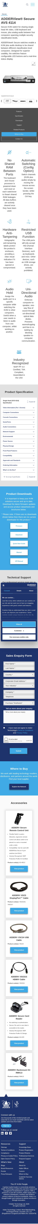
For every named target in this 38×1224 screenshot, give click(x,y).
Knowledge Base (25, 1147)
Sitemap (4, 1147)
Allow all (19, 624)
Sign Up (6, 1126)
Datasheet (19, 535)
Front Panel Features (10, 451)
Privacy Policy (21, 733)
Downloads (19, 120)
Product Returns (24, 1153)
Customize (18, 630)
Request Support (25, 1159)
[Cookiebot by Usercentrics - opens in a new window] (27, 585)
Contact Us (19, 139)
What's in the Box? (9, 470)
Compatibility (7, 455)
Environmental (8, 436)
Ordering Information (10, 465)
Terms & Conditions (25, 730)
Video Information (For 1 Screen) (14, 407)
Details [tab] (19, 591)
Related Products (19, 129)
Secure (4, 14)
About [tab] (31, 591)
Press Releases (6, 1174)
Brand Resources (7, 1168)
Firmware (19, 526)
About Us (22, 1165)
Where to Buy (19, 134)
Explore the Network (19, 786)
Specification (19, 116)
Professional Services (26, 1156)
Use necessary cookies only (19, 637)
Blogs (3, 1165)
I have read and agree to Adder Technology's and (20, 730)
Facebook (6, 1133)
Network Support (9, 431)
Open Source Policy (8, 1159)
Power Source (8, 441)
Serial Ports (7, 422)
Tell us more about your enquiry (19, 709)
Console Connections (10, 417)
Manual (19, 552)
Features (19, 111)
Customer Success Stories (25, 1178)
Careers (22, 1171)
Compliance (5, 1153)
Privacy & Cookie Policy (9, 1156)
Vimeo (10, 1133)
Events (3, 1171)
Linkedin (2, 1133)
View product (19, 869)
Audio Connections (9, 427)
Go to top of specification (13, 477)
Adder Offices (23, 1168)
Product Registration (26, 1150)
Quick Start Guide (19, 543)
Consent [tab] (7, 591)
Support (19, 125)
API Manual (19, 561)
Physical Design (8, 446)
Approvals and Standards (11, 460)
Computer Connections (11, 412)
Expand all (32, 401)
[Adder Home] (10, 1104)
